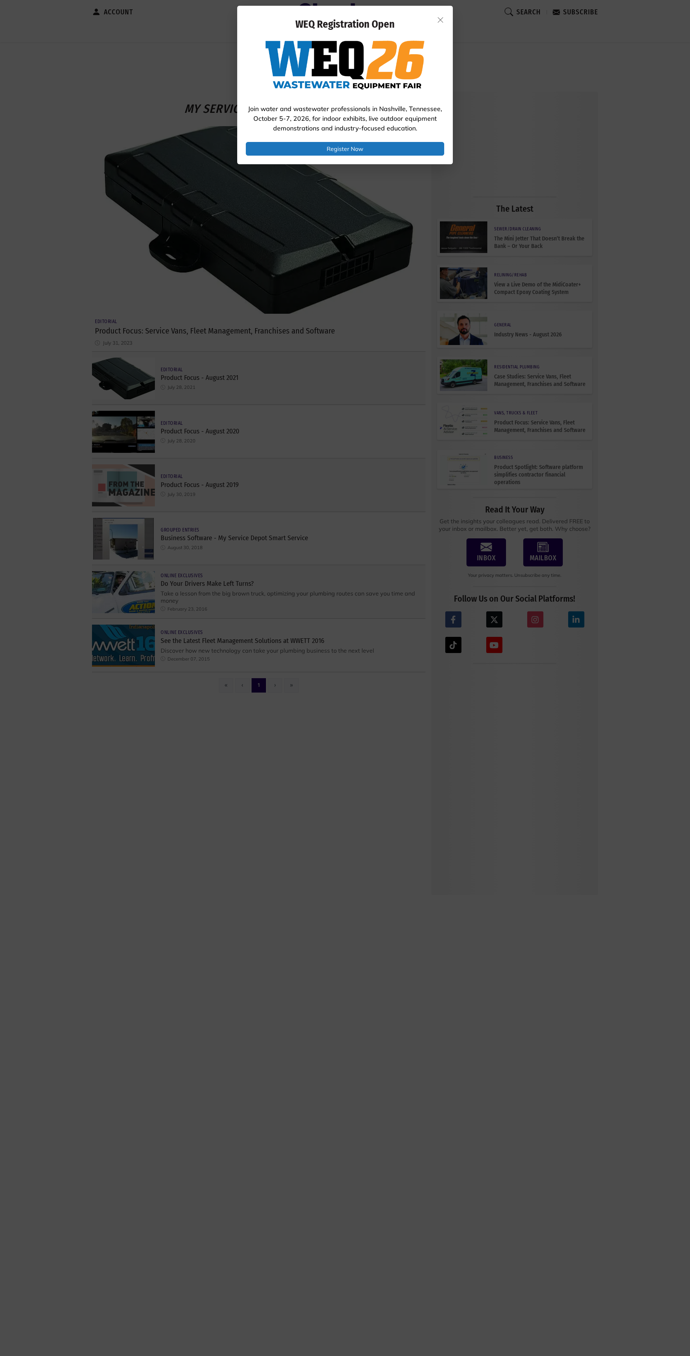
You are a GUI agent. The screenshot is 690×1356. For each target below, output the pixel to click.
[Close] (440, 20)
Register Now (345, 148)
